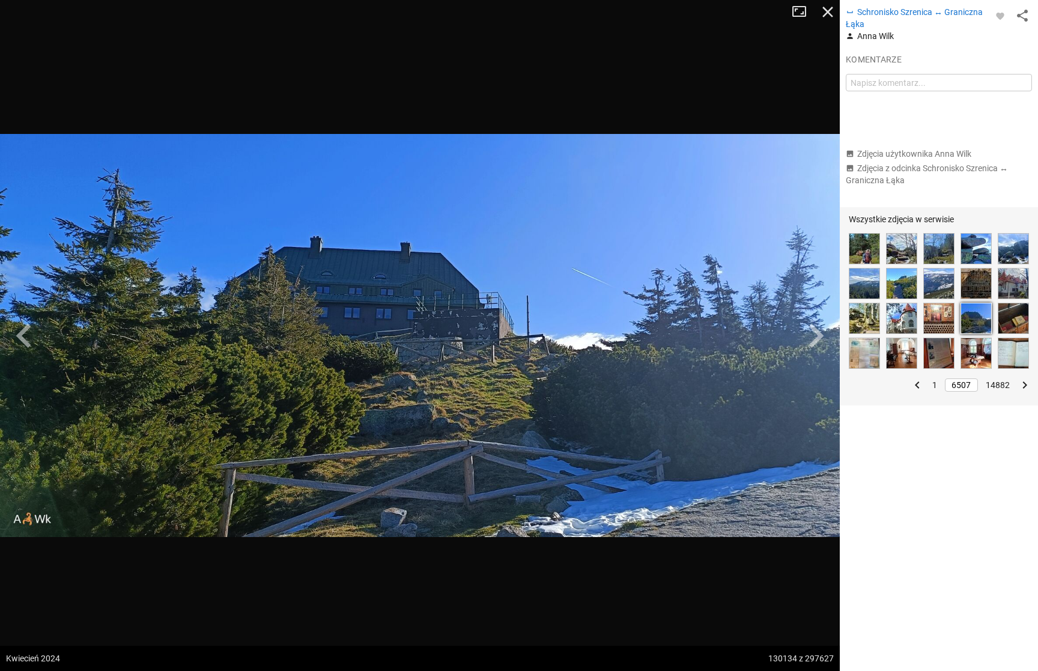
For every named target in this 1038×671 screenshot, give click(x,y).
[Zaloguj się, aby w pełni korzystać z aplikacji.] (1000, 15)
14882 (998, 385)
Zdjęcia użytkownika (914, 154)
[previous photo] (24, 336)
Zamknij (828, 12)
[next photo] (816, 336)
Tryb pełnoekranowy (804, 12)
